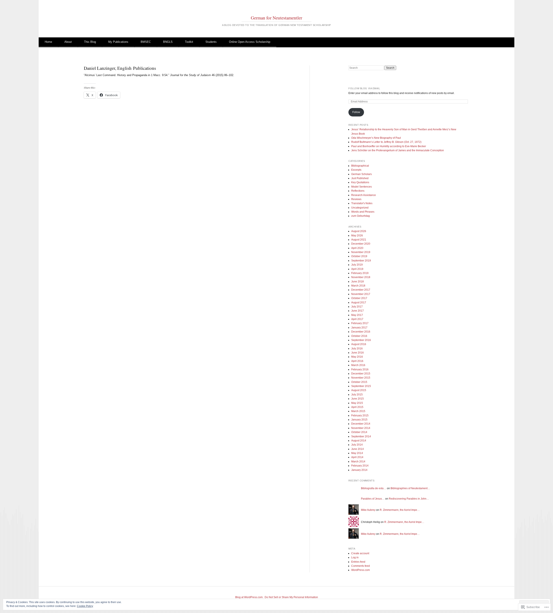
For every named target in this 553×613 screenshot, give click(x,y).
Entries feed (358, 561)
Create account (360, 553)
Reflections (357, 190)
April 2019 (357, 269)
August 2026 (358, 231)
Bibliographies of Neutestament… (410, 488)
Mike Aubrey (368, 509)
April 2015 (357, 407)
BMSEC (146, 41)
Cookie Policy (85, 606)
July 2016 (357, 348)
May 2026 (357, 235)
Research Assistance (363, 195)
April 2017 (357, 319)
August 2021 (358, 239)
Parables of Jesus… (373, 498)
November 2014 (360, 428)
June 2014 (357, 449)
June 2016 (357, 352)
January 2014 (359, 469)
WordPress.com (360, 570)
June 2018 (357, 281)
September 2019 (361, 260)
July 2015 (357, 394)
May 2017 (357, 315)
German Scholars (361, 174)
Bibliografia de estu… (373, 488)
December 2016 (360, 331)
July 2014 (357, 444)
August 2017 (358, 302)
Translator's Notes (361, 203)
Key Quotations (360, 182)
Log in (355, 557)
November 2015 (360, 377)
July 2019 (357, 264)
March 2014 (358, 461)
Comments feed (360, 565)
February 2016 (360, 369)
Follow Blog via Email (364, 88)
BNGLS (168, 41)
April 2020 (357, 248)
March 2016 (358, 365)
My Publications (118, 41)
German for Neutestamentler (276, 18)
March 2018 (358, 285)
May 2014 (357, 453)
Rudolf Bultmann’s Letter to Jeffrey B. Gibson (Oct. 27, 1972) (386, 141)
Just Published (360, 178)
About (68, 41)
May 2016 (357, 356)
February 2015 (360, 415)
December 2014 (360, 423)
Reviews (356, 199)
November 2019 (360, 252)
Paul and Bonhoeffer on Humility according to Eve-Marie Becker (388, 146)
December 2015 (360, 373)
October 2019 (359, 256)
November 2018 (360, 277)
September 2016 (361, 340)
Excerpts (356, 169)
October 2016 (359, 336)
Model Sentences (361, 186)
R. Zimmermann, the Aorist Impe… (400, 509)
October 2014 (359, 432)
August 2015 (358, 390)
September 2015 (361, 386)
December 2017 (360, 289)
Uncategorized (360, 207)
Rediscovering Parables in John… (409, 498)
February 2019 (360, 273)
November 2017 (360, 294)
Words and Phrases (362, 211)
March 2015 (358, 411)
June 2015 (357, 398)
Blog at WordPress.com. (249, 597)
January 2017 (359, 327)
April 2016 (357, 361)
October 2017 (359, 298)
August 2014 (358, 440)
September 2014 (361, 436)
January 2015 (359, 419)
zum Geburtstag (360, 215)
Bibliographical (360, 165)
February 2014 (360, 465)
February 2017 (360, 323)
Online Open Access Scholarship (249, 41)
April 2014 (357, 457)
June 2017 (357, 310)
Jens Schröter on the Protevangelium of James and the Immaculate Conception (397, 150)
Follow (356, 112)
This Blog (90, 41)
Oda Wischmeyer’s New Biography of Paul (376, 137)
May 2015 (357, 402)
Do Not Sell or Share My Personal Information (291, 597)
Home (48, 41)
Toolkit (189, 41)
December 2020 (360, 243)
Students (211, 41)
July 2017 (357, 306)
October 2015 (359, 382)
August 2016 (358, 344)
